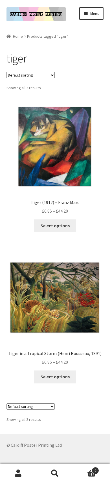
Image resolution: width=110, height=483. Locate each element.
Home (18, 36)
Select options (55, 225)
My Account (18, 473)
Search (55, 473)
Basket (84, 468)
